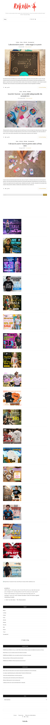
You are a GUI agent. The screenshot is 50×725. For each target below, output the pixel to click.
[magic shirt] (12, 226)
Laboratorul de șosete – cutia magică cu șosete (25, 45)
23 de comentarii (29, 98)
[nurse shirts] (12, 474)
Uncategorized (31, 42)
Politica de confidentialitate (30, 715)
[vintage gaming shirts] (12, 512)
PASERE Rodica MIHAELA (7, 649)
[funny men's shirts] (12, 283)
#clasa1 (19, 595)
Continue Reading (42, 87)
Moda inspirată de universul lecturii (17, 657)
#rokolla (12, 597)
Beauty (4, 610)
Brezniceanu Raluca (6, 657)
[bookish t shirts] (12, 359)
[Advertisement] (25, 30)
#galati (37, 595)
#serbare (24, 595)
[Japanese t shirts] (12, 531)
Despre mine (20, 715)
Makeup (4, 622)
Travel (4, 631)
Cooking (4, 612)
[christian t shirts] (12, 569)
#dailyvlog (7, 597)
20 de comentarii (28, 46)
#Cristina (32, 595)
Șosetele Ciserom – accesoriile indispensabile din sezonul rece (25, 95)
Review (4, 629)
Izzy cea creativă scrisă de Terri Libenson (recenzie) (18, 652)
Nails (4, 627)
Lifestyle (25, 42)
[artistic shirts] (12, 264)
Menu (5, 19)
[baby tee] (12, 378)
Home (21, 42)
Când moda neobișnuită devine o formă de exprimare (12, 675)
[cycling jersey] (12, 417)
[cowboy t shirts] (12, 436)
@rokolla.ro (7, 588)
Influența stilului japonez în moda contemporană (11, 680)
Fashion (17, 42)
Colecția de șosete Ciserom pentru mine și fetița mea (25, 145)
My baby (29, 91)
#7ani (28, 595)
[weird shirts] (12, 340)
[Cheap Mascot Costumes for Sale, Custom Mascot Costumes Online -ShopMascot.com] (19, 581)
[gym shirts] (12, 493)
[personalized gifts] (12, 550)
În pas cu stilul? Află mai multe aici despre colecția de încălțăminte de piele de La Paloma (28, 649)
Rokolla (25, 721)
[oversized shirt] (12, 302)
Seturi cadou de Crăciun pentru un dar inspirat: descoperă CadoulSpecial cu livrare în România (19, 670)
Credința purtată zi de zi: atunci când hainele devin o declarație (14, 682)
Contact (15, 715)
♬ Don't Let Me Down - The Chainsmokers (15, 600)
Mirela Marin (5, 652)
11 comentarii (28, 147)
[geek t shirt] (12, 245)
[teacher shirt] (12, 321)
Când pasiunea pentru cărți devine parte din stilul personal (13, 677)
